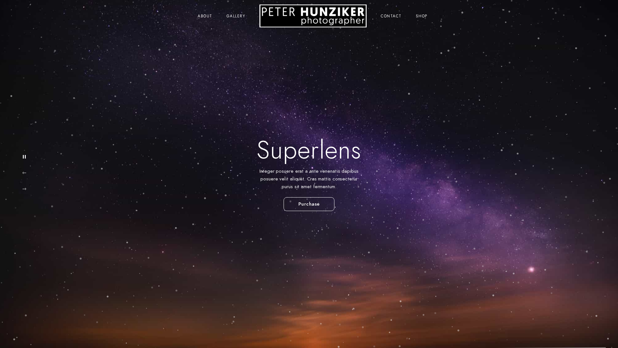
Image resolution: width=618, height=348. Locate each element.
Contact (391, 16)
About (205, 16)
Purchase (306, 204)
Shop (421, 16)
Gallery (236, 16)
